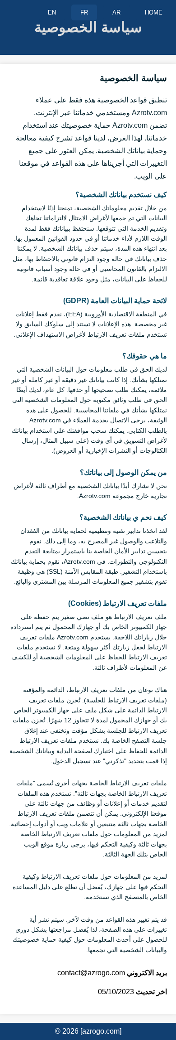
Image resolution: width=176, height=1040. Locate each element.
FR (84, 12)
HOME (153, 12)
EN (52, 12)
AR (116, 12)
